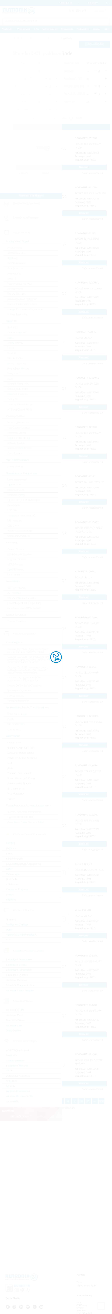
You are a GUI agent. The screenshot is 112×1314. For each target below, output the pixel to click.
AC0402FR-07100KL (87, 1054)
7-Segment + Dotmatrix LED (21, 515)
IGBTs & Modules (16, 588)
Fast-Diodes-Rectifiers (19, 427)
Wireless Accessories (18, 1091)
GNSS (9, 1071)
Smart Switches (15, 289)
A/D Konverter (14, 248)
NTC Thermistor (15, 788)
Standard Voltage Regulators (22, 304)
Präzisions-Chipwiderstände (22, 758)
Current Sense (14, 742)
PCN (36, 29)
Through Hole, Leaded (19, 773)
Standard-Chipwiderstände (21, 747)
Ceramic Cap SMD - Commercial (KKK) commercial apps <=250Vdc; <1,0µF (27, 650)
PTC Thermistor (15, 793)
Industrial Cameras (16, 980)
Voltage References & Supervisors (25, 309)
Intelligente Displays (17, 924)
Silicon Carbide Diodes (19, 448)
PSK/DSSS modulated (18, 1076)
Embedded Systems (17, 975)
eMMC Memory (15, 343)
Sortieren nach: (72, 63)
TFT (8, 940)
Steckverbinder (14, 859)
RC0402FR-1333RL (86, 765)
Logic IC (11, 353)
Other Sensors (14, 574)
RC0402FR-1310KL (86, 138)
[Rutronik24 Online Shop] (19, 10)
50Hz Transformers (17, 714)
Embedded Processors (19, 970)
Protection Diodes (16, 433)
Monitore (11, 919)
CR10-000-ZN (83, 909)
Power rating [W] (72, 78)
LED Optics (13, 510)
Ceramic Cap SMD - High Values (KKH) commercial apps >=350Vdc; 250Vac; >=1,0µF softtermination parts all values (31, 660)
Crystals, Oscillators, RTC (20, 817)
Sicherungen (13, 874)
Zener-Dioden (14, 453)
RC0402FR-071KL (85, 666)
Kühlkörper (12, 884)
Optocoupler (13, 505)
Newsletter (81, 1310)
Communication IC (17, 332)
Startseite (7, 29)
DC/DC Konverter (16, 263)
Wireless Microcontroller (19, 1096)
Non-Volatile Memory (18, 368)
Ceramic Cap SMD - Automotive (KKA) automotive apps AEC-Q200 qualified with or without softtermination (27, 670)
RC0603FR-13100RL (87, 617)
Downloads (67, 29)
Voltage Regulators (17, 314)
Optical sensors (15, 485)
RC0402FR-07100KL (87, 282)
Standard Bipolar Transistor (21, 598)
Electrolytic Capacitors (19, 690)
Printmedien (83, 29)
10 (81, 1101)
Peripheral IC (14, 373)
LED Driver (13, 525)
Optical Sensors (15, 569)
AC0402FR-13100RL (87, 522)
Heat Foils (11, 879)
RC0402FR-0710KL (86, 427)
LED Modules (14, 520)
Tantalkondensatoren (18, 701)
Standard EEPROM (17, 389)
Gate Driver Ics (15, 268)
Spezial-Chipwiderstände (20, 753)
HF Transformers (16, 724)
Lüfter (9, 869)
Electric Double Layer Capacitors (24, 685)
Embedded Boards (16, 965)
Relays (10, 894)
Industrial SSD (14, 1025)
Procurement (23, 29)
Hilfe (106, 29)
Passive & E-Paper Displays (21, 935)
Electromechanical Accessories (23, 864)
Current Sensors (15, 549)
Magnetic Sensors (16, 559)
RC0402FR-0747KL (86, 955)
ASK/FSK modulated (17, 1050)
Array (10, 768)
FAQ (79, 1302)
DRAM (10, 338)
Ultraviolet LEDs (15, 490)
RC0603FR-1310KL (86, 187)
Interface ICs (13, 273)
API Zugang (82, 1305)
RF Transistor (14, 593)
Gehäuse (69, 71)
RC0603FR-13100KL (87, 377)
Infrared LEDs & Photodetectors (23, 500)
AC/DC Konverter (16, 253)
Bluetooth (11, 1055)
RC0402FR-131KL (85, 233)
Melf (9, 763)
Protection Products (17, 889)
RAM (10, 379)
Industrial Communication (20, 985)
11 (88, 1101)
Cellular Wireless (15, 1060)
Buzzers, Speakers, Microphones (24, 812)
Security (10, 1086)
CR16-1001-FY (83, 863)
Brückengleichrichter (18, 422)
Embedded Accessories (19, 959)
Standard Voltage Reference (22, 299)
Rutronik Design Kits (18, 384)
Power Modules (15, 466)
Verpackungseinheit (74, 94)
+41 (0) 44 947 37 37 (86, 1285)
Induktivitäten (14, 729)
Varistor (11, 799)
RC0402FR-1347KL (86, 1005)
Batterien (11, 848)
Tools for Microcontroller (19, 404)
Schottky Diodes (15, 443)
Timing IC (12, 399)
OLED (9, 929)
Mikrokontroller (15, 358)
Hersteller (69, 101)
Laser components (17, 479)
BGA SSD (12, 327)
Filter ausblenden (94, 44)
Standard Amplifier (17, 294)
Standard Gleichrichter (19, 438)
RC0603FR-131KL (85, 476)
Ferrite (10, 719)
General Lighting (16, 495)
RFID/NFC (11, 1081)
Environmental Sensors (19, 554)
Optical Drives (13, 1030)
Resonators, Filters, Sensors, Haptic (26, 822)
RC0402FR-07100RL (87, 716)
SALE (79, 118)
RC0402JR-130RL (85, 571)
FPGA (10, 348)
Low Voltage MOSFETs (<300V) (23, 603)
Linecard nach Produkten (26, 203)
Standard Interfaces (17, 394)
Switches (11, 899)
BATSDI (10, 843)
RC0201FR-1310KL (86, 814)
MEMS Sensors (15, 564)
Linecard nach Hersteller (25, 218)
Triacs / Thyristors (16, 621)
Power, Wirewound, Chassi (21, 778)
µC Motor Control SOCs (19, 409)
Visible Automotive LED (19, 531)
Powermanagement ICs (19, 283)
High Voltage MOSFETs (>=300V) (24, 608)
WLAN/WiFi (12, 1101)
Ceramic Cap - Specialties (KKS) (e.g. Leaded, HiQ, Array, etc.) (24, 679)
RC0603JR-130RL (85, 331)
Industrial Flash (14, 1015)
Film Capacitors (15, 696)
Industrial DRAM (15, 1010)
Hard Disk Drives (15, 1020)
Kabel (9, 853)
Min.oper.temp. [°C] (74, 86)
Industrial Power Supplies (20, 990)
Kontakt (96, 29)
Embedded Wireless (17, 1065)
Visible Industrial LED (18, 536)
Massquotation (50, 29)
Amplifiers (12, 258)
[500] (101, 1101)
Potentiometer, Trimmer (19, 783)
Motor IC (11, 278)
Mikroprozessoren (16, 363)
